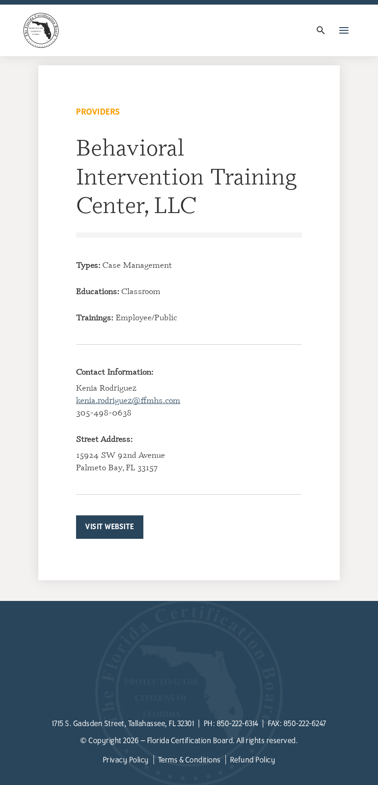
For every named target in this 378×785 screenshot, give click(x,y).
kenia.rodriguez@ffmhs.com (128, 399)
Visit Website (109, 527)
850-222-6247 (305, 724)
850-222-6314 (238, 724)
